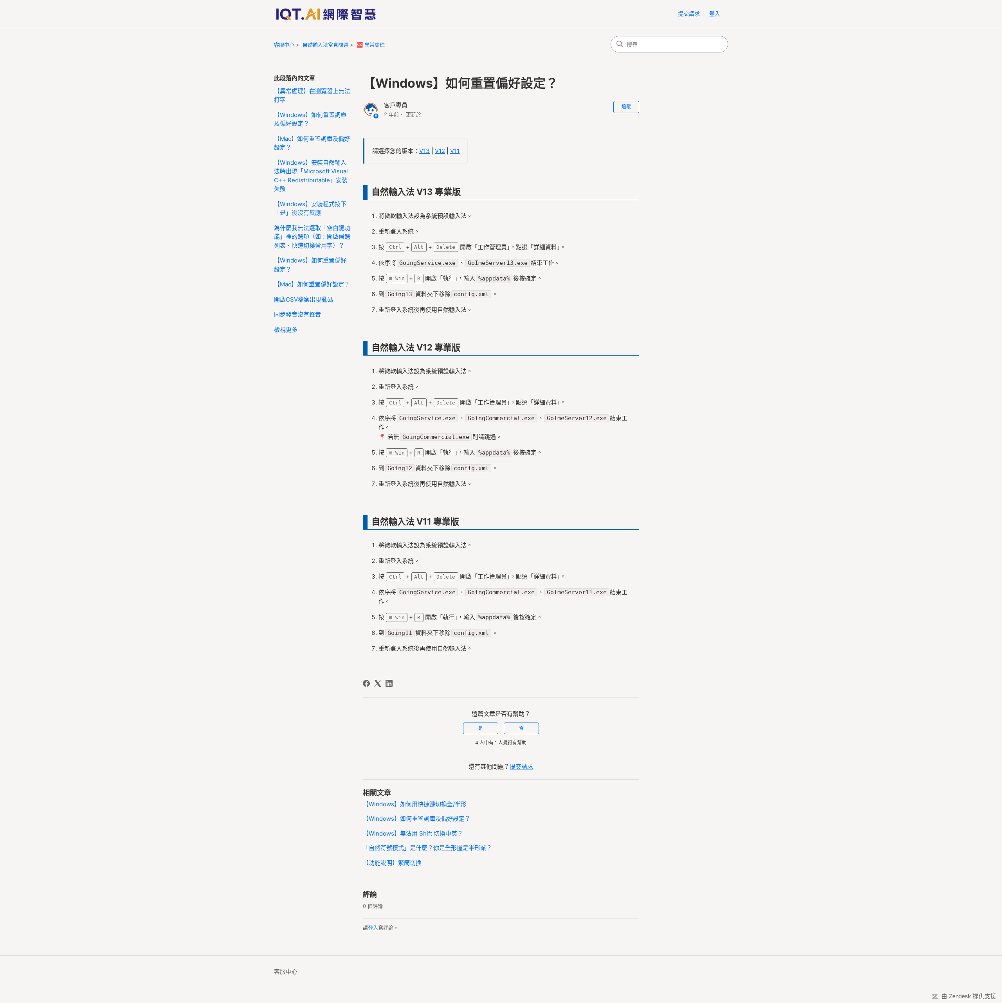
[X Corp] (377, 683)
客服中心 (284, 44)
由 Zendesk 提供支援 (968, 996)
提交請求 (689, 13)
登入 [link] (714, 13)
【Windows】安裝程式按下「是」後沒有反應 (310, 208)
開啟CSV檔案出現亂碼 (303, 299)
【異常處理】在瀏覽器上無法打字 (312, 95)
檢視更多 (285, 329)
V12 (440, 151)
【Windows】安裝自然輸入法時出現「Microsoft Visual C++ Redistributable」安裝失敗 (311, 176)
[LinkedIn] (389, 683)
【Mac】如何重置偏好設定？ (312, 284)
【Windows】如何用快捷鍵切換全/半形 (415, 804)
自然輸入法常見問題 (325, 44)
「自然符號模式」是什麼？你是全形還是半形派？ (427, 848)
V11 (455, 151)
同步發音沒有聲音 (297, 314)
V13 (424, 151)
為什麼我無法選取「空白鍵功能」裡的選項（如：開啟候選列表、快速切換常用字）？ (312, 236)
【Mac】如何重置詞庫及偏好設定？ (312, 143)
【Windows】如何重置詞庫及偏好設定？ (310, 119)
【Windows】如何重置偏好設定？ (310, 265)
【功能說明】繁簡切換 (392, 862)
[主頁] (326, 14)
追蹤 (626, 107)
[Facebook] (366, 683)
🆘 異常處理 (371, 44)
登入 (373, 927)
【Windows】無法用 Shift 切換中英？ (413, 833)
